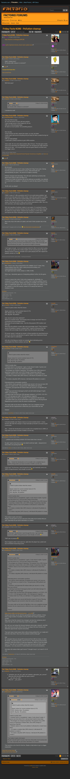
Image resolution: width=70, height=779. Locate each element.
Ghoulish (53, 220)
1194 (55, 703)
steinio (52, 64)
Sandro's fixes (13, 154)
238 (55, 440)
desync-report (22, 45)
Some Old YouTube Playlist (8, 750)
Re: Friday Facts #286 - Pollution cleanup (15, 57)
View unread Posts (6, 72)
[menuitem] (13, 20)
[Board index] (16, 9)
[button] (68, 32)
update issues (29, 45)
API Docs (36, 2)
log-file (7, 45)
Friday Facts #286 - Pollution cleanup (22, 28)
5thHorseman (54, 697)
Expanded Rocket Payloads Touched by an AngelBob (29, 154)
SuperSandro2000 (55, 123)
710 (55, 238)
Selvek (52, 435)
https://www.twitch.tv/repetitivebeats (31, 227)
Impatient (53, 83)
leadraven (53, 676)
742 (55, 129)
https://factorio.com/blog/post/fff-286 (14, 39)
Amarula (53, 232)
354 (55, 681)
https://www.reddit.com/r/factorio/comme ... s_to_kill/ (19, 613)
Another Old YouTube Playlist (9, 752)
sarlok (52, 162)
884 (55, 89)
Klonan (53, 42)
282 (55, 423)
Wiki (20, 2)
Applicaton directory (13, 45)
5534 (55, 49)
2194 (55, 275)
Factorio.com (5, 2)
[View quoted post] (17, 103)
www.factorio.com (8, 17)
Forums (14, 2)
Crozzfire (53, 303)
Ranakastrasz (54, 269)
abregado (53, 417)
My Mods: (4, 291)
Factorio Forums (15, 15)
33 (54, 352)
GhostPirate (54, 346)
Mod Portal (27, 2)
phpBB (30, 765)
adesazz (53, 190)
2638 (55, 70)
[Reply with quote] (47, 35)
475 (55, 226)
